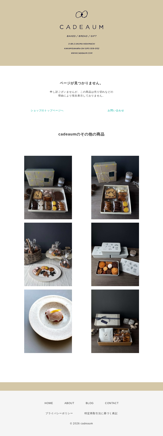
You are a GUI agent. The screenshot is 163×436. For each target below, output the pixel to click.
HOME (49, 403)
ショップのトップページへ (47, 110)
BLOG (90, 403)
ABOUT (69, 403)
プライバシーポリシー (59, 413)
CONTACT (112, 403)
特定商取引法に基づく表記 (101, 413)
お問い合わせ (116, 110)
